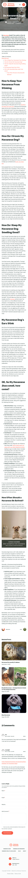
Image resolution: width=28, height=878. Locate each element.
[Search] (20, 4)
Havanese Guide (7, 848)
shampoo (12, 299)
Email (3, 797)
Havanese (6, 35)
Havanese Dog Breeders (19, 848)
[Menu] (23, 4)
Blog (19, 851)
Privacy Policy (10, 873)
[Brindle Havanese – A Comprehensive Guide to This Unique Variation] (14, 676)
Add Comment (5, 811)
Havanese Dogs (10, 23)
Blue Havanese (6, 715)
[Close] (7, 58)
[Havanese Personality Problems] (14, 651)
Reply (24, 736)
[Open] (3, 58)
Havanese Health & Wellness (9, 851)
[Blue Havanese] (14, 703)
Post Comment (7, 833)
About (24, 851)
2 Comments (18, 23)
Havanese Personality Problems (11, 662)
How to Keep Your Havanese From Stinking (15, 60)
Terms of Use (17, 873)
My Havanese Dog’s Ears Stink (12, 67)
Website (3, 804)
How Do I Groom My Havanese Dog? (13, 62)
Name (3, 790)
